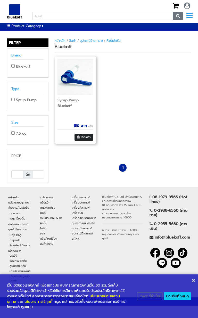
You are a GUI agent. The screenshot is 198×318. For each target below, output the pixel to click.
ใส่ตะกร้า (85, 137)
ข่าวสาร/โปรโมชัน (18, 208)
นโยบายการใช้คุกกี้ (38, 301)
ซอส (42, 233)
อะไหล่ (75, 239)
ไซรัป (43, 228)
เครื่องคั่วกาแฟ (80, 208)
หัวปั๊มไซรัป (113, 40)
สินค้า (72, 40)
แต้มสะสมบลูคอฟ (18, 202)
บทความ (15, 213)
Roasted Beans (20, 245)
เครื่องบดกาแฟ (81, 202)
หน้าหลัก (60, 40)
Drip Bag (15, 235)
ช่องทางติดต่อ (18, 261)
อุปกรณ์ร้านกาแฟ (91, 40)
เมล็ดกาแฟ (46, 197)
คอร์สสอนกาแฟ (17, 224)
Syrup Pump (26, 100)
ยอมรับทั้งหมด (177, 296)
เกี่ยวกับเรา (14, 251)
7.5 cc (20, 133)
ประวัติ (13, 256)
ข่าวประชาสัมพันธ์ (20, 271)
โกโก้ (43, 213)
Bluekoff (22, 66)
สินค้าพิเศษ (46, 244)
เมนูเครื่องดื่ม (17, 218)
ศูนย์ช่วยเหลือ (18, 266)
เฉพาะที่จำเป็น (149, 296)
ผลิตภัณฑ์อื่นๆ (48, 239)
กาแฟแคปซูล (47, 208)
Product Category (26, 25)
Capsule (15, 240)
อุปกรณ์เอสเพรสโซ (83, 223)
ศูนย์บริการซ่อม (17, 229)
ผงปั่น (43, 223)
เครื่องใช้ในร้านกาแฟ (84, 218)
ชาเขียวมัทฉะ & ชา (51, 218)
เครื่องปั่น (77, 213)
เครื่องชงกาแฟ (80, 197)
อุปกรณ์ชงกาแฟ (82, 228)
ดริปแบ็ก (45, 202)
